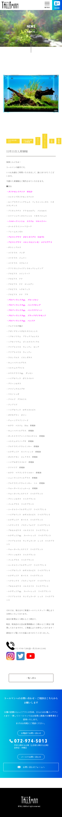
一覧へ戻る (31, 677)
